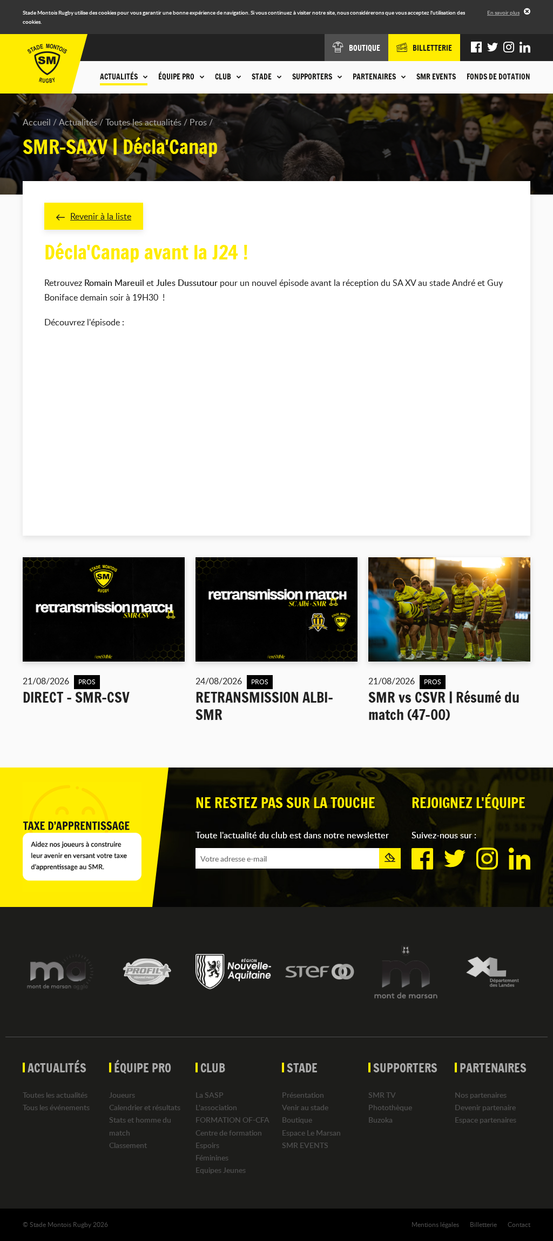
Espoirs (207, 1145)
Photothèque (390, 1107)
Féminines (211, 1157)
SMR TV (382, 1095)
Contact (519, 1224)
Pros (198, 122)
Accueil (37, 122)
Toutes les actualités (143, 122)
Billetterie (483, 1224)
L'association (216, 1107)
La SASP (209, 1095)
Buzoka (380, 1120)
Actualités (78, 122)
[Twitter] (492, 47)
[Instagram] (508, 47)
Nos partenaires (481, 1095)
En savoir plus (503, 12)
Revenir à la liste (100, 216)
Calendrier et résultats (144, 1107)
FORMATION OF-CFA (232, 1120)
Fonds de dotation (498, 76)
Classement (128, 1145)
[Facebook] (476, 47)
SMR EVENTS (436, 76)
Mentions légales (435, 1224)
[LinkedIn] (525, 47)
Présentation (303, 1095)
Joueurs (122, 1095)
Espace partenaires (485, 1120)
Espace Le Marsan (311, 1132)
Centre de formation (228, 1132)
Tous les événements (56, 1107)
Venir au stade (305, 1107)
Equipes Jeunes (220, 1170)
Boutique (297, 1120)
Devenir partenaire (485, 1107)
